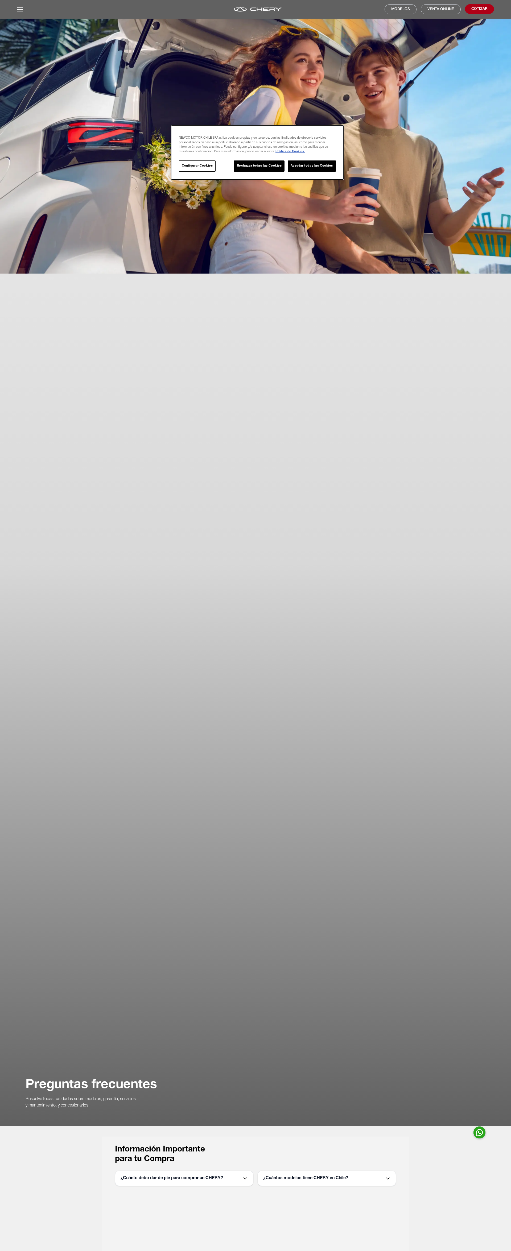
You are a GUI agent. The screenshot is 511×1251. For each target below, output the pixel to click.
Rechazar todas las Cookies (259, 165)
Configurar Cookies (197, 165)
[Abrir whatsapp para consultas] (479, 1132)
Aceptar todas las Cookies (312, 165)
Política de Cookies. (290, 151)
